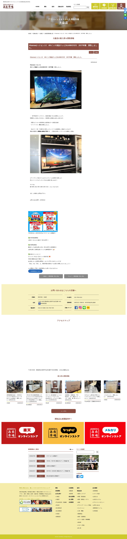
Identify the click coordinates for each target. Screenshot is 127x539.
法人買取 (71, 499)
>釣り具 (79, 528)
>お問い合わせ (96, 505)
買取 (45, 6)
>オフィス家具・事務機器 (83, 519)
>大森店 (57, 499)
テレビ (91, 52)
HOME (37, 6)
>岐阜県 (71, 493)
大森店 (41, 33)
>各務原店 (57, 516)
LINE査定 (104, 8)
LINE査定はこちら (35, 271)
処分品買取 (72, 496)
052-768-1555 (50, 308)
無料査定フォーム (95, 7)
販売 (53, 6)
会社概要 (95, 488)
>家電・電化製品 (81, 496)
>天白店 (57, 505)
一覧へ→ (71, 449)
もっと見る (63, 411)
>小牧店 (57, 496)
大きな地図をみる (64, 370)
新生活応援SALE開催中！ (53, 476)
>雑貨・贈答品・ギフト (83, 499)
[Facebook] (125, 9)
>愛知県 (71, 490)
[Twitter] (125, 12)
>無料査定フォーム (97, 508)
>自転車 (79, 522)
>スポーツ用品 (80, 525)
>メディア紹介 (96, 493)
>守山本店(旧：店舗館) (61, 502)
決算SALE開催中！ (52, 466)
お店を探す (58, 493)
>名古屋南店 (58, 510)
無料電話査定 (113, 8)
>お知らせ (95, 496)
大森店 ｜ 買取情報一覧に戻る (51, 276)
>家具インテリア (81, 493)
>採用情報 (95, 490)
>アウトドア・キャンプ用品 (84, 505)
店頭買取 (57, 490)
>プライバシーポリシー (98, 502)
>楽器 (78, 502)
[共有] (125, 17)
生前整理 (71, 502)
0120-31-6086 (41, 308)
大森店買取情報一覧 (49, 33)
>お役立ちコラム (97, 499)
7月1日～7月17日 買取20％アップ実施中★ (58, 461)
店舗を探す (61, 6)
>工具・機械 (80, 510)
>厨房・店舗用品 (81, 516)
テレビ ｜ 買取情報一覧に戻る (76, 276)
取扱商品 (68, 6)
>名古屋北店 (58, 508)
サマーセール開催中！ (52, 456)
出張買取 (71, 488)
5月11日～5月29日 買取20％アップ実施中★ (58, 471)
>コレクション (80, 508)
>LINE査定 (95, 510)
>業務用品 (79, 513)
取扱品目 (79, 490)
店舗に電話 (121, 8)
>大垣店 (57, 513)
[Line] (125, 15)
